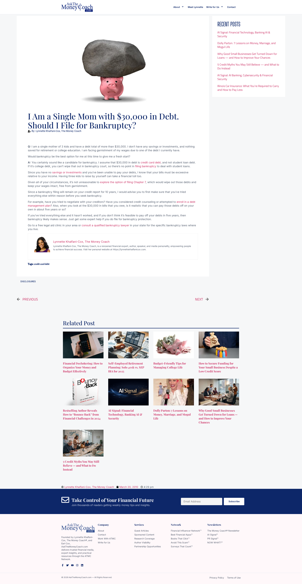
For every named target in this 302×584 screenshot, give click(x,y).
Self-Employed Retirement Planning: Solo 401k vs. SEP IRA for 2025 (126, 367)
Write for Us (212, 7)
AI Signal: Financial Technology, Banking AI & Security (243, 34)
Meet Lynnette (195, 7)
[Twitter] (67, 565)
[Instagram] (77, 565)
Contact (231, 7)
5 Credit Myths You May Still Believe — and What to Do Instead (248, 66)
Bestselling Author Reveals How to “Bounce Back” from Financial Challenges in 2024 (82, 414)
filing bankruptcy (145, 166)
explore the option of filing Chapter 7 (123, 182)
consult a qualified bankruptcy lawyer (105, 225)
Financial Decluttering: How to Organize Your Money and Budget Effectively (83, 367)
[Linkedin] (82, 565)
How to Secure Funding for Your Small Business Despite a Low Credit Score (218, 367)
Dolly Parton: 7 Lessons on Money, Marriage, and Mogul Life (246, 44)
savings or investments (67, 172)
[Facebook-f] (62, 565)
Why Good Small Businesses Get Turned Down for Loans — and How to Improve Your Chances (247, 55)
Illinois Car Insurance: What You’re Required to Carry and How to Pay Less (248, 87)
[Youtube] (72, 565)
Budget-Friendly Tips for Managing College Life (169, 365)
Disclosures (28, 281)
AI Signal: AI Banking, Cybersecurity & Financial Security (245, 77)
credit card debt (151, 162)
